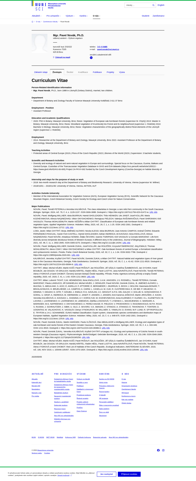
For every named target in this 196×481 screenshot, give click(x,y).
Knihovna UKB (70, 437)
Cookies (47, 453)
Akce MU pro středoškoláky (64, 415)
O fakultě (102, 395)
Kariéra (104, 374)
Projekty (110, 72)
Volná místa (103, 382)
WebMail (60, 437)
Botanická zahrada (100, 437)
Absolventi (103, 415)
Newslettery (36, 389)
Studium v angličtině (61, 402)
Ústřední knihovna (84, 437)
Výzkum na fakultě (83, 379)
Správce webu (37, 453)
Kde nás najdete (127, 399)
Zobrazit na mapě (62, 57)
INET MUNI (50, 437)
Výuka (122, 72)
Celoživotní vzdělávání (62, 412)
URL (151, 212)
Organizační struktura (129, 386)
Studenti (145, 16)
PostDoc (80, 407)
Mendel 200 (36, 386)
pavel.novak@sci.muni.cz (108, 49)
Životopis (57, 72)
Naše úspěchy (104, 409)
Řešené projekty (82, 398)
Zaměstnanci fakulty (129, 389)
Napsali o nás (36, 393)
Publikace (97, 72)
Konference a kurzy (129, 396)
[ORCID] (92, 58)
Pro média (35, 396)
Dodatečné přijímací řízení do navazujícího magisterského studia (63, 387)
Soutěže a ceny (82, 382)
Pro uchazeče (63, 374)
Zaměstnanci (158, 16)
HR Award (125, 393)
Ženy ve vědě (104, 412)
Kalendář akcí (37, 382)
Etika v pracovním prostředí (109, 405)
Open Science (82, 411)
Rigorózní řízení (60, 409)
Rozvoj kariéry (104, 391)
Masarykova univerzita (45, 450)
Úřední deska (126, 403)
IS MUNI (41, 437)
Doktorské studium (60, 405)
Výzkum (81, 374)
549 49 (102, 47)
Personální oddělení (106, 402)
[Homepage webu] (49, 5)
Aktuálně (37, 374)
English (161, 5)
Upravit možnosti (63, 475)
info (155, 212)
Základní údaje (41, 72)
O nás (125, 374)
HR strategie (103, 398)
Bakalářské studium (61, 393)
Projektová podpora (84, 395)
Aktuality (35, 379)
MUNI (34, 437)
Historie (124, 382)
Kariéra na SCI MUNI (106, 379)
